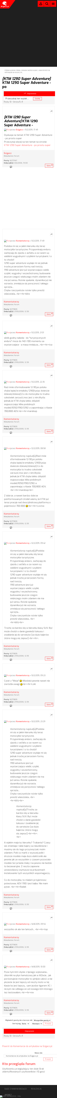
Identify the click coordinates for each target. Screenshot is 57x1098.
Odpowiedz (31, 93)
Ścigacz (19, 130)
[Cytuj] (51, 111)
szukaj (47, 4)
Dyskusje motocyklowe (29, 70)
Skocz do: (39, 1053)
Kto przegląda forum (18, 1064)
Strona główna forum (12, 70)
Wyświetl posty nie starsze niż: (19, 1020)
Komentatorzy (22, 241)
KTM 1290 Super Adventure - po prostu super (27, 145)
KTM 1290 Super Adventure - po (26, 82)
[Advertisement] (28, 29)
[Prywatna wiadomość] (12, 167)
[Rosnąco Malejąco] (37, 1023)
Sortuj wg (16, 1023)
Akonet (8, 1095)
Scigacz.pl (4, 4)
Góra (49, 166)
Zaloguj (41, 4)
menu (53, 4)
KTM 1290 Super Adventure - (21, 121)
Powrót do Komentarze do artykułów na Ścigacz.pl (27, 1046)
